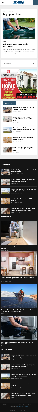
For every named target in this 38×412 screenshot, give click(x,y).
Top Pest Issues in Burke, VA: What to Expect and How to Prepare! (18, 247)
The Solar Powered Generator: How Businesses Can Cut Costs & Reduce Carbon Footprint (17, 310)
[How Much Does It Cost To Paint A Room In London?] (7, 140)
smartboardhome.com (22, 406)
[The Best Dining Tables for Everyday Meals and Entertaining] (7, 110)
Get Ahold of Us (14, 410)
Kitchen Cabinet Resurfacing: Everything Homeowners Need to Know (22, 118)
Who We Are (23, 410)
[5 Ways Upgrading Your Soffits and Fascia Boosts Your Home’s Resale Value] (7, 149)
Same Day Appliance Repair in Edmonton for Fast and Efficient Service (17, 343)
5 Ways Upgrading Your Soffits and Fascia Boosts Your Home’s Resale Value (22, 148)
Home (4, 41)
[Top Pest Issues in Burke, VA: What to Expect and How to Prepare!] (19, 233)
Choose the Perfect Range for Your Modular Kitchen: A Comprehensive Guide (17, 278)
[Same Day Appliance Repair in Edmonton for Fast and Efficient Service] (19, 328)
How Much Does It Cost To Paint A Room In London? (22, 138)
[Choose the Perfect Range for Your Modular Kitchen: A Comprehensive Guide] (19, 263)
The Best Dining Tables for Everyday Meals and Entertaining (23, 108)
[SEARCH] (33, 63)
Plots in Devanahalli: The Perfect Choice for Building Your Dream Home (23, 128)
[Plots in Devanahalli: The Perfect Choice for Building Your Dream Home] (7, 130)
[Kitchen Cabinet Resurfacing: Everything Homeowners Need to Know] (7, 119)
